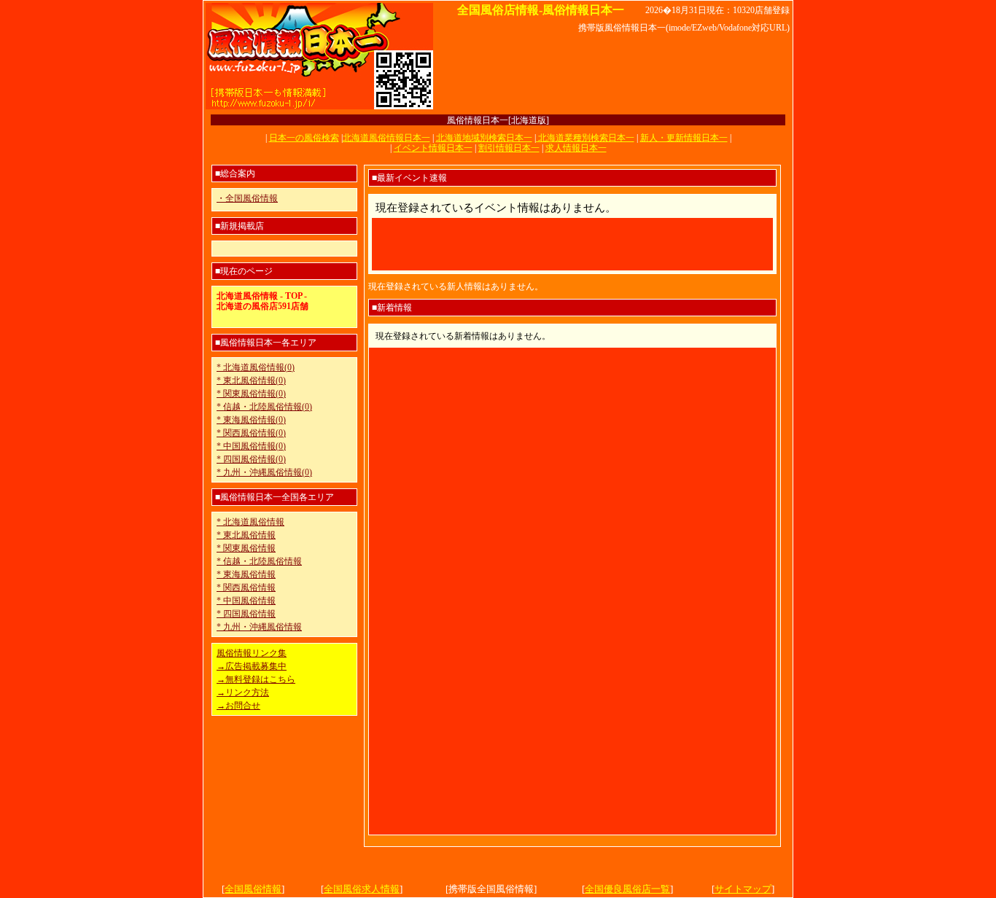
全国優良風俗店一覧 (627, 888)
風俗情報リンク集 (252, 653)
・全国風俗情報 (247, 198)
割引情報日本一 (509, 148)
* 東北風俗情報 (246, 535)
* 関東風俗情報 (246, 548)
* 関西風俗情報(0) (251, 433)
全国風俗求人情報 (362, 888)
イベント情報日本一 (433, 148)
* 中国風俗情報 (246, 601)
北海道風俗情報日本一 (386, 138)
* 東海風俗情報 (246, 574)
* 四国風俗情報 (246, 614)
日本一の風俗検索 (304, 138)
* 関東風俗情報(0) (251, 394)
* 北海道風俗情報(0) (256, 367)
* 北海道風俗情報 (250, 522)
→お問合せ (238, 705)
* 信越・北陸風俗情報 (259, 561)
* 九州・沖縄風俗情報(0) (264, 472)
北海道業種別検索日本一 (585, 138)
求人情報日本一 (576, 148)
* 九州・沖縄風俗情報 (259, 627)
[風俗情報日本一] (319, 107)
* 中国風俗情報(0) (251, 446)
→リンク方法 (243, 692)
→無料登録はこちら (256, 679)
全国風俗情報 (253, 888)
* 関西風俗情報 (246, 587)
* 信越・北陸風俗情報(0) (264, 407)
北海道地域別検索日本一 (484, 138)
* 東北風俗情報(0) (251, 380)
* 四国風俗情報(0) (251, 459)
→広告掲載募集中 (252, 666)
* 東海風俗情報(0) (251, 420)
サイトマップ (743, 888)
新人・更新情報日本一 (684, 138)
